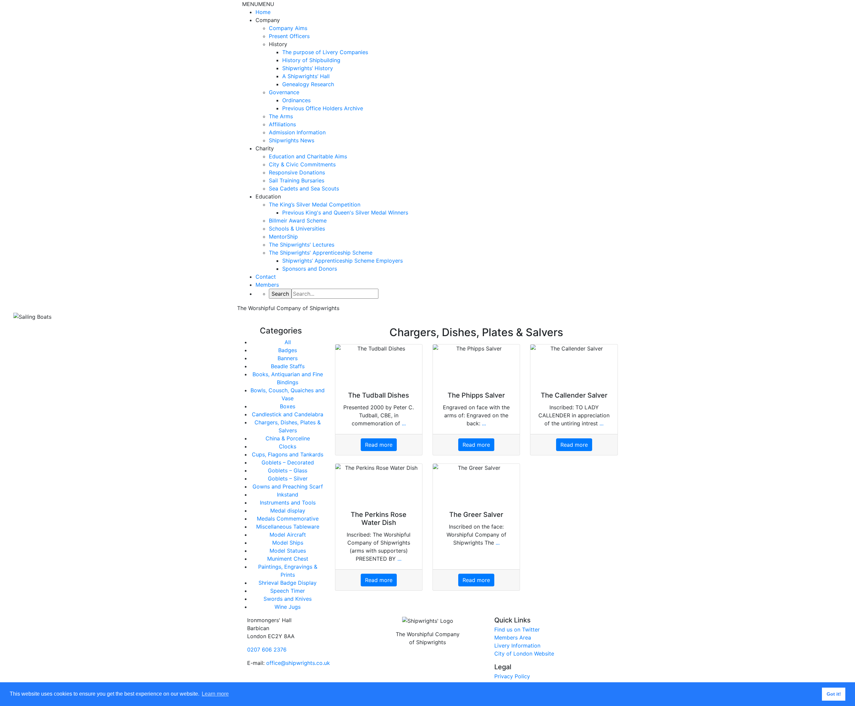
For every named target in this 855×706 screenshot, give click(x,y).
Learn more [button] (215, 694)
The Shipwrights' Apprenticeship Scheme (320, 252)
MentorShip (283, 236)
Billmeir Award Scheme (298, 220)
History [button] (278, 44)
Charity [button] (264, 148)
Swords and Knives (288, 598)
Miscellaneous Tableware (287, 526)
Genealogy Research (308, 84)
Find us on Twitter (517, 629)
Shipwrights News (291, 140)
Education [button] (268, 196)
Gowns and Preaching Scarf (287, 486)
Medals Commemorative (288, 518)
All (288, 342)
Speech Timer (287, 590)
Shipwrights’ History (307, 68)
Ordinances (296, 100)
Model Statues (288, 550)
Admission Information (297, 132)
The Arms (281, 116)
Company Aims (288, 28)
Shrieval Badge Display (288, 582)
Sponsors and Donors (309, 268)
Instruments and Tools (288, 502)
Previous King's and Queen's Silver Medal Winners (345, 212)
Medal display (287, 510)
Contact (265, 276)
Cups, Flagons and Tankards (287, 454)
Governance (284, 92)
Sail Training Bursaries (296, 180)
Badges (287, 350)
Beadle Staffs (288, 366)
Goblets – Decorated (288, 462)
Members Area (512, 637)
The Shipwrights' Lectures (301, 244)
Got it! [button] (834, 694)
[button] (258, 4)
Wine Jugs (288, 606)
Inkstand (287, 494)
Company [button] (267, 20)
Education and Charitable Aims (308, 156)
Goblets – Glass (287, 470)
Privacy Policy (512, 676)
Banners (288, 358)
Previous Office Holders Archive (322, 108)
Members (267, 284)
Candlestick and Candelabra (287, 414)
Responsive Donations (297, 172)
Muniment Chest (287, 558)
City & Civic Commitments (302, 164)
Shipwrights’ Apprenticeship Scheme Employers (342, 260)
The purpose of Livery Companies (325, 52)
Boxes (287, 406)
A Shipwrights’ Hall (306, 76)
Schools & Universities (297, 228)
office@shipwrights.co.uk (298, 663)
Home (263, 12)
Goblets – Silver (288, 478)
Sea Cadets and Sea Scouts (304, 188)
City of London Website (524, 653)
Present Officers (289, 36)
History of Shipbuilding (311, 60)
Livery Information (517, 645)
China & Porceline (288, 438)
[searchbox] (335, 294)
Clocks (287, 446)
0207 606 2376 (267, 649)
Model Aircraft (288, 534)
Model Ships (287, 542)
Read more (378, 444)
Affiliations (282, 124)
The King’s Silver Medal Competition (314, 204)
